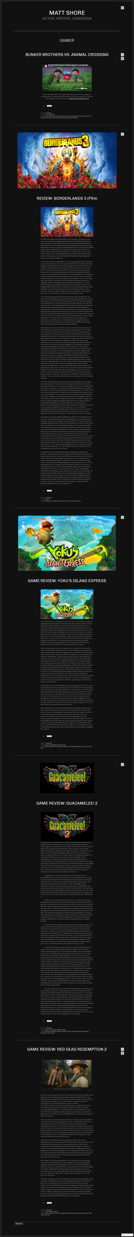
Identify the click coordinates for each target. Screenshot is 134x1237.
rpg (72, 501)
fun (56, 746)
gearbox (59, 501)
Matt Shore (67, 12)
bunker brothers (75, 116)
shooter (76, 501)
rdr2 (59, 1213)
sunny (86, 746)
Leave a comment (73, 117)
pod (42, 117)
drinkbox (59, 1031)
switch (90, 746)
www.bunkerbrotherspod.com (79, 99)
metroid (49, 1033)
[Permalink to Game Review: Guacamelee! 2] (67, 796)
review (82, 746)
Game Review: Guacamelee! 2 (67, 803)
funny (81, 116)
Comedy (48, 114)
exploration (64, 1031)
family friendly (51, 746)
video (59, 117)
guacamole (43, 1033)
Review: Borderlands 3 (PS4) (67, 198)
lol (88, 116)
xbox (79, 501)
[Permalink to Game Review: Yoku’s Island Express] (67, 573)
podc (44, 117)
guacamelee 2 (85, 1031)
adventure (47, 1031)
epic (52, 501)
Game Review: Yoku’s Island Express (67, 580)
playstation (77, 746)
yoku (42, 748)
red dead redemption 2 (66, 1213)
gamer (85, 116)
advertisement (52, 116)
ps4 (70, 501)
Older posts (19, 1223)
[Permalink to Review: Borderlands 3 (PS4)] (67, 191)
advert (46, 116)
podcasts (52, 114)
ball (66, 116)
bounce (69, 116)
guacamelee (78, 1031)
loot (63, 501)
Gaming (59, 744)
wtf (62, 117)
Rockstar (78, 1213)
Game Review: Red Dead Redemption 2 (67, 1049)
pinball (72, 746)
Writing (47, 499)
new (90, 116)
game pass (61, 746)
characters (47, 501)
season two (54, 117)
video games (84, 1213)
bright (46, 746)
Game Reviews (53, 744)
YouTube (66, 117)
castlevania (53, 1031)
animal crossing (60, 116)
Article (47, 744)
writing (90, 1213)
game (69, 1031)
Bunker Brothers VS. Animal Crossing (66, 54)
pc (68, 501)
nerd (66, 501)
